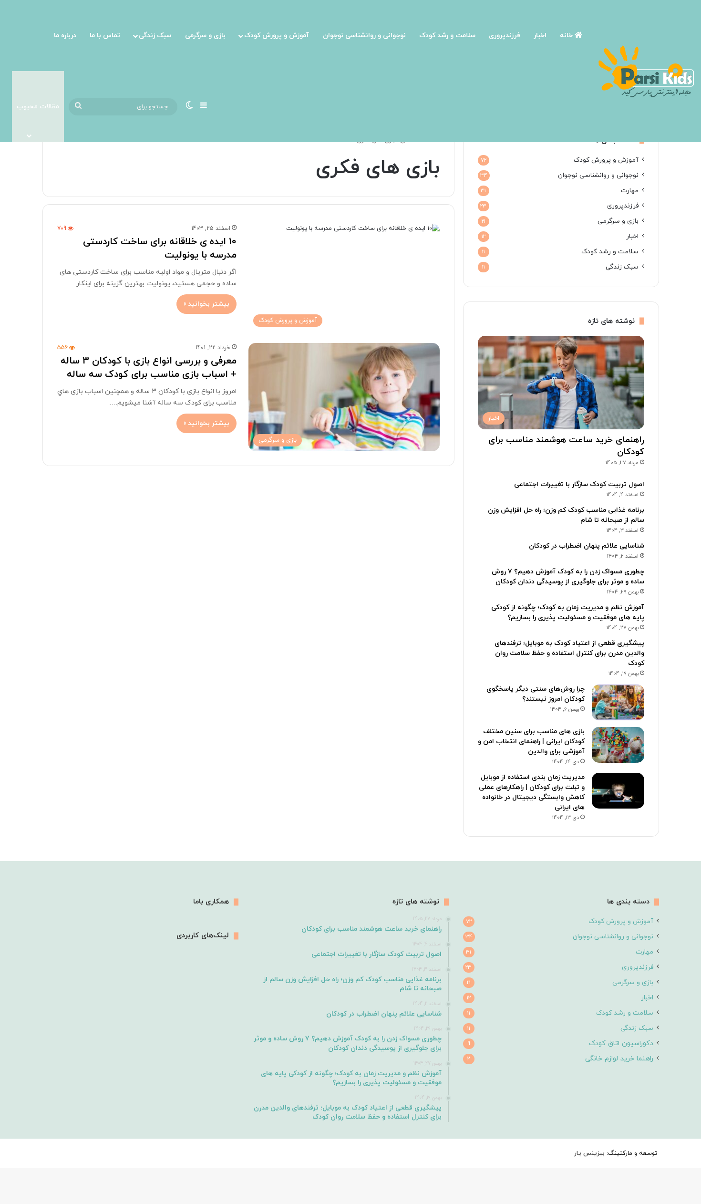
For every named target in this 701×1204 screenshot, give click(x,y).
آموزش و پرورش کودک (276, 35)
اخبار (540, 35)
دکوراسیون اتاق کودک (621, 1043)
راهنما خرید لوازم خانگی (619, 1059)
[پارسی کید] (646, 71)
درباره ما (65, 35)
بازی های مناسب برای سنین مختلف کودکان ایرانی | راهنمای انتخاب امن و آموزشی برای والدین (531, 741)
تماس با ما (105, 35)
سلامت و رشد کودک (447, 35)
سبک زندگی (155, 35)
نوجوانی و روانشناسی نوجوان (364, 35)
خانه (567, 35)
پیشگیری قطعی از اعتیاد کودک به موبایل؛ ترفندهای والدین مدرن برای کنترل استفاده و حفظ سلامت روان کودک (569, 653)
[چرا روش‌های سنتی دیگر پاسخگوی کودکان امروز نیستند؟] (618, 702)
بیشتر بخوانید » (206, 304)
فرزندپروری (504, 35)
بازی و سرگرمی (205, 35)
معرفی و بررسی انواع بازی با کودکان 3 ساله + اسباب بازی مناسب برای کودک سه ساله (149, 367)
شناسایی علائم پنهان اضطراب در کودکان (586, 545)
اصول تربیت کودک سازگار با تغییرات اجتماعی (579, 484)
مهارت (630, 190)
